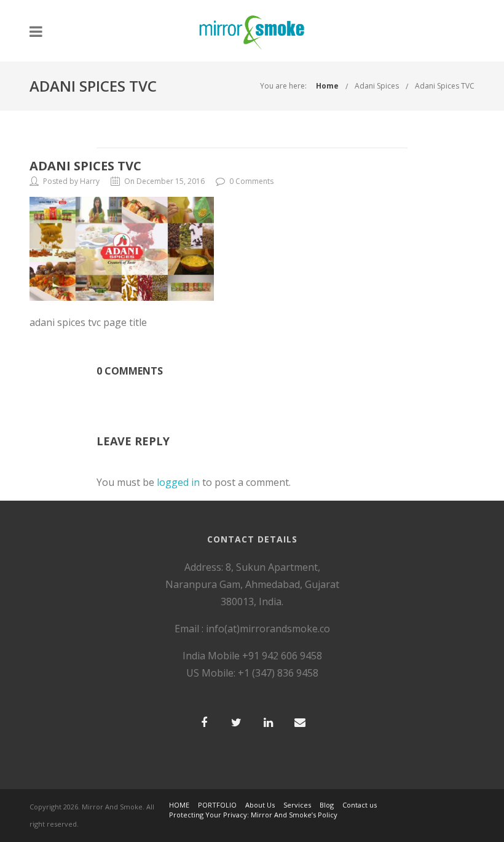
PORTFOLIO (217, 804)
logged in (178, 482)
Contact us (359, 804)
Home (327, 86)
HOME (179, 804)
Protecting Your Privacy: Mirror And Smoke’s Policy (253, 814)
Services (297, 804)
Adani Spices (377, 86)
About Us (260, 804)
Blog (327, 804)
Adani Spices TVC (444, 86)
